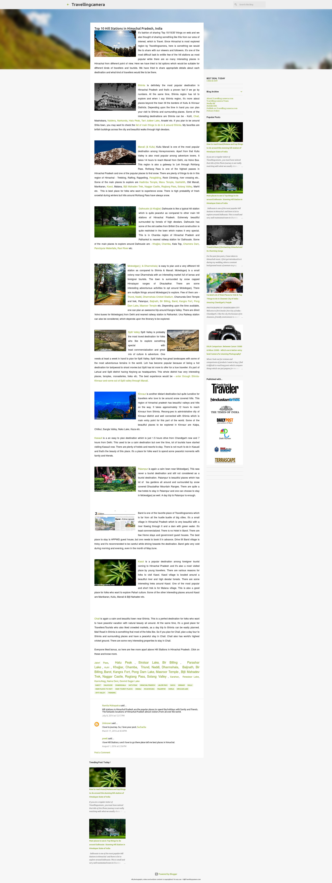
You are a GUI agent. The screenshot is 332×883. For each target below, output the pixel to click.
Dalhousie (108, 685)
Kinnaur (142, 393)
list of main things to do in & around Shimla (158, 125)
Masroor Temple (148, 305)
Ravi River (122, 248)
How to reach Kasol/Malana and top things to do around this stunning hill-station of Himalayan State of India (107, 793)
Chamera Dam (191, 243)
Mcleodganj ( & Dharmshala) (143, 265)
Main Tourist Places (124, 689)
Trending (112, 693)
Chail (196, 116)
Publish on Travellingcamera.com (222, 108)
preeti (105, 738)
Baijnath (154, 301)
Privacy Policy (213, 111)
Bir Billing (165, 301)
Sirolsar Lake (148, 662)
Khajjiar (156, 243)
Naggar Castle (152, 186)
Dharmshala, (170, 667)
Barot (175, 301)
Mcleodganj (149, 689)
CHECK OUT (212, 81)
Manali (138, 689)
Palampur (143, 468)
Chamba (166, 243)
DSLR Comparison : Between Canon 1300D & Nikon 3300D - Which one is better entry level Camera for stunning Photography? (224, 350)
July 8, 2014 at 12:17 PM (113, 715)
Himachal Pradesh (147, 685)
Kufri (106, 667)
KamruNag (100, 681)
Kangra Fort (185, 301)
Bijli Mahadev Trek (133, 186)
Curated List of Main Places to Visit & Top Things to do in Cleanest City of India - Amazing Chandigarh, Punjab (224, 299)
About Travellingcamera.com (220, 98)
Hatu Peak (134, 120)
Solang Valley (185, 186)
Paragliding (155, 177)
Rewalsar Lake (190, 676)
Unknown (106, 723)
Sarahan (174, 676)
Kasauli (98, 437)
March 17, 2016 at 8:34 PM (114, 731)
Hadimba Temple (148, 182)
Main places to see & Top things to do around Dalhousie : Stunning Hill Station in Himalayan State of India (107, 844)
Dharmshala (120, 685)
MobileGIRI (212, 106)
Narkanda (122, 120)
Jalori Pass (101, 662)
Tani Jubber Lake (150, 120)
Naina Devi (112, 681)
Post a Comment (102, 752)
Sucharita (141, 727)
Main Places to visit (103, 689)
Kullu (190, 685)
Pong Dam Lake (143, 671)
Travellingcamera (88, 4)
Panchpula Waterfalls (105, 248)
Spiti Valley (134, 332)
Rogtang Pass (168, 186)
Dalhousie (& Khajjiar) (150, 208)
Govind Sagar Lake (130, 681)
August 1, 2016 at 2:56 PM (114, 746)
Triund (131, 296)
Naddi (138, 296)
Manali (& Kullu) (146, 146)
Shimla (141, 85)
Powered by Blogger (167, 874)
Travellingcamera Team (218, 101)
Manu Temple (166, 182)
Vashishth (180, 182)
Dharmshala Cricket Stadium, (158, 296)
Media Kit (211, 103)
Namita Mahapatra (111, 705)
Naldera (112, 120)
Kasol (110, 186)
